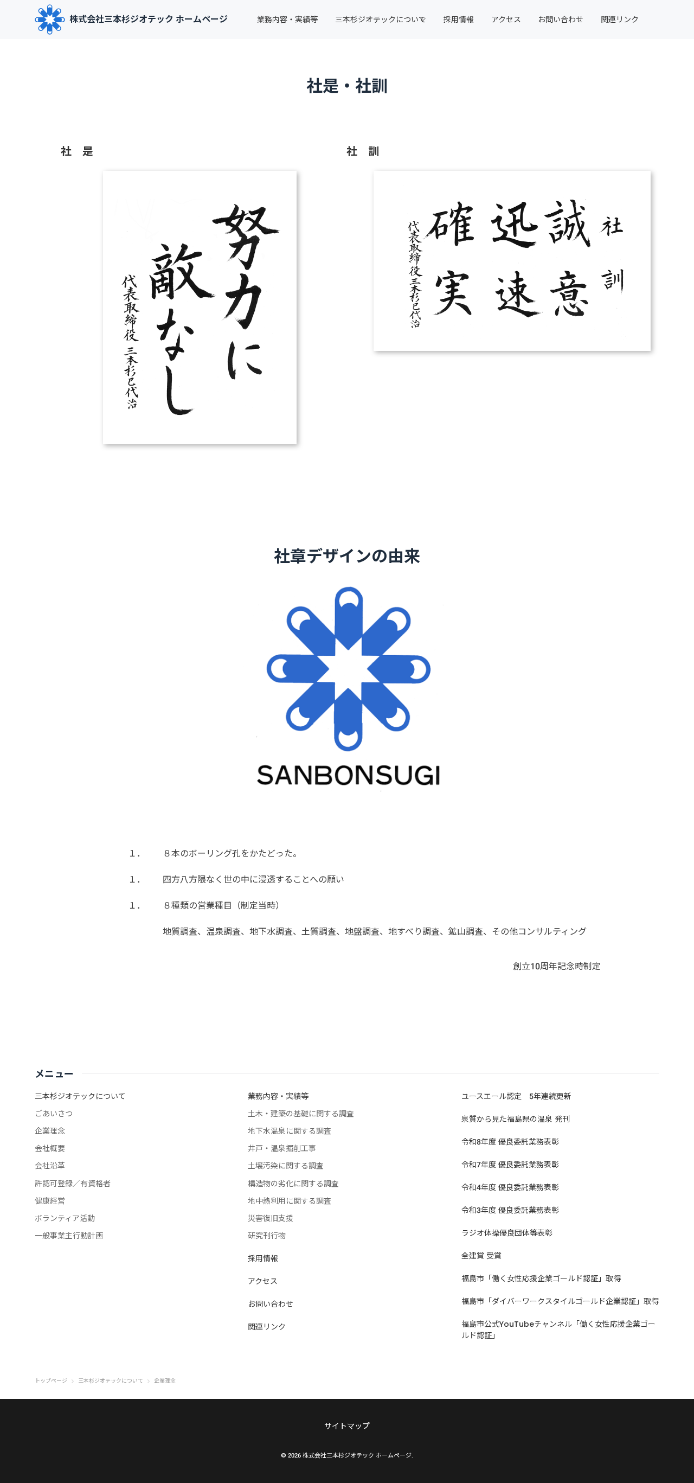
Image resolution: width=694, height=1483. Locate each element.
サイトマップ (347, 1426)
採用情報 (459, 19)
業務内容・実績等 (287, 19)
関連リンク (620, 19)
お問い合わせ (560, 19)
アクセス (506, 19)
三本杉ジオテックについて (380, 19)
